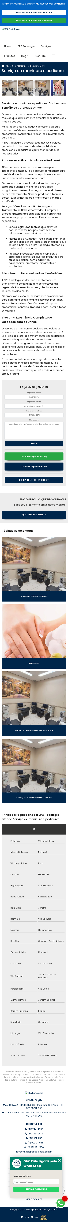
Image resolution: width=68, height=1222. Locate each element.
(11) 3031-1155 (35, 1138)
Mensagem (34, 420)
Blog (23, 56)
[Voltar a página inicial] (34, 33)
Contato (40, 56)
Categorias (20, 65)
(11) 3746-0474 (35, 1133)
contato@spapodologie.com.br (35, 1151)
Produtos (9, 56)
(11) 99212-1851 (35, 1142)
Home (8, 46)
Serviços (46, 46)
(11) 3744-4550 (35, 1129)
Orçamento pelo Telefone (34, 466)
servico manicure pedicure (37, 65)
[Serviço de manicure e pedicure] (9, 88)
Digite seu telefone (34, 411)
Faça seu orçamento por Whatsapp (34, 20)
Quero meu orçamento (34, 515)
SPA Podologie (26, 46)
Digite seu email (34, 402)
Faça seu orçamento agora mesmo (34, 12)
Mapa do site (34, 1199)
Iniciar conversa (36, 1189)
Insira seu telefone (22, 1176)
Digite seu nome (34, 393)
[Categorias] (54, 56)
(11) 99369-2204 (35, 1147)
